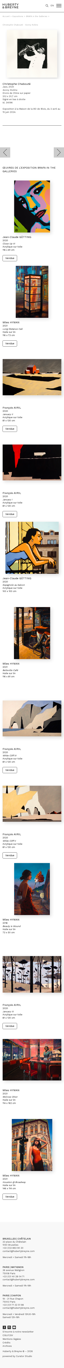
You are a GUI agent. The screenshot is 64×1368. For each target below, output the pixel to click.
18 (30, 1206)
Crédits (6, 1342)
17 (26, 1206)
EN (52, 5)
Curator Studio (24, 1356)
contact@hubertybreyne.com (19, 1251)
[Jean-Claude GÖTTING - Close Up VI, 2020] (32, 206)
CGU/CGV (8, 1335)
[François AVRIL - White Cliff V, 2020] (32, 803)
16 (23, 1206)
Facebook (4, 1327)
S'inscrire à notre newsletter (18, 1331)
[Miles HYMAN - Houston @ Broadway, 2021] (32, 1145)
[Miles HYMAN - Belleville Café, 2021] (32, 633)
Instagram (9, 1327)
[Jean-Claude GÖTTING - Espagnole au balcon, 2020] (32, 547)
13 (14, 1206)
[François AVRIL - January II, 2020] (32, 377)
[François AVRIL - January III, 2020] (32, 974)
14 (17, 1206)
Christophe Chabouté (17, 83)
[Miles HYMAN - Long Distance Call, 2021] (32, 291)
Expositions (17, 16)
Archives (7, 1346)
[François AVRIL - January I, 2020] (32, 462)
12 (11, 1206)
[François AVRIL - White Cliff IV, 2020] (32, 718)
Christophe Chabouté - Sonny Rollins (20, 25)
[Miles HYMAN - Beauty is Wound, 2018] (32, 889)
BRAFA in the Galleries (36, 16)
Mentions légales (12, 1339)
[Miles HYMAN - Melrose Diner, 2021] (32, 1059)
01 (6, 1206)
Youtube (14, 1327)
